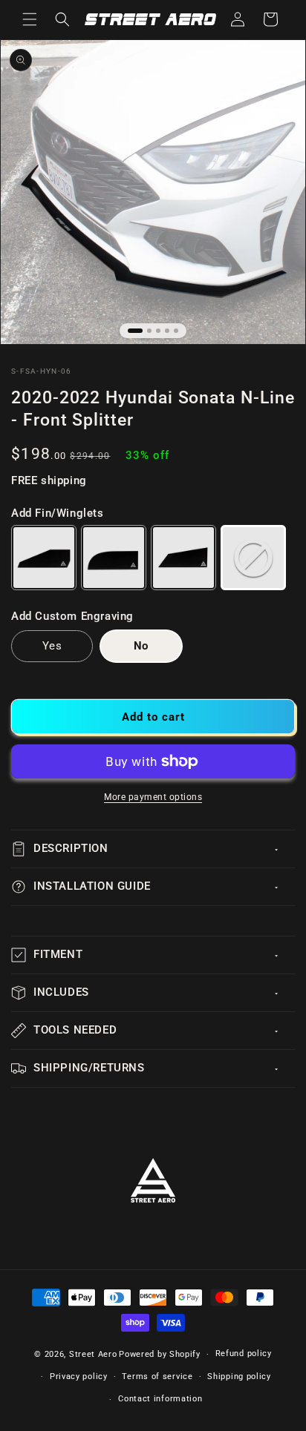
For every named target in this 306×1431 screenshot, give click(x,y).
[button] (29, 19)
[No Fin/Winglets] (253, 557)
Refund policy (243, 1353)
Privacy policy (79, 1376)
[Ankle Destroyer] (183, 557)
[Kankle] (113, 557)
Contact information (160, 1399)
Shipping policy (239, 1376)
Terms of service (157, 1376)
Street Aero (93, 1354)
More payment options (153, 797)
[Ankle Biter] (43, 557)
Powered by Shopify (160, 1354)
